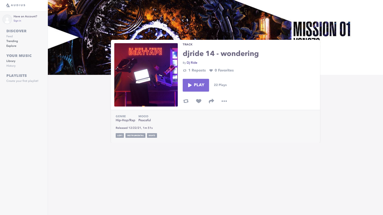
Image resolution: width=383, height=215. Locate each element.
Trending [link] (12, 41)
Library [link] (10, 61)
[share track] (211, 101)
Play (199, 85)
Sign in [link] (17, 21)
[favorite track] (198, 101)
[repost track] (186, 101)
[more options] (224, 101)
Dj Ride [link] (192, 62)
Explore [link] (11, 46)
